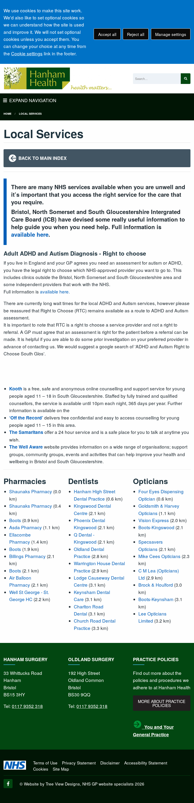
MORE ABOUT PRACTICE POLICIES (161, 703)
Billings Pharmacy (27, 556)
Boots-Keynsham (155, 599)
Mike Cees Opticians (159, 556)
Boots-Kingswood (156, 527)
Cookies (40, 769)
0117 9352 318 (27, 706)
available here (29, 234)
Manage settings (170, 34)
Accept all (107, 34)
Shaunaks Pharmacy (30, 491)
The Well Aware (26, 447)
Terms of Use (45, 763)
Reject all (135, 34)
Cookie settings (27, 53)
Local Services (30, 113)
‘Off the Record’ (26, 418)
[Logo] (57, 78)
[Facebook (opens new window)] (8, 783)
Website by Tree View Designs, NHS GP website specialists (79, 784)
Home (7, 113)
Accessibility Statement (145, 763)
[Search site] (185, 78)
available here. (54, 291)
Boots (15, 520)
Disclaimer (110, 763)
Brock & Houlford (155, 584)
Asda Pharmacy (25, 527)
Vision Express (153, 520)
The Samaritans (26, 432)
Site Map (61, 769)
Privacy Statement (79, 763)
